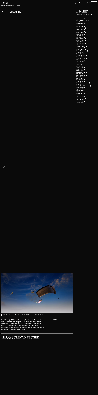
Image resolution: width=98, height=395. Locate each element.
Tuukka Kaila (80, 102)
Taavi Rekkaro (80, 95)
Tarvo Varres (80, 98)
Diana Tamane (80, 32)
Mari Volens (79, 73)
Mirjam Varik (80, 78)
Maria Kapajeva (81, 75)
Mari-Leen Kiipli (81, 72)
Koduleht (54, 319)
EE (73, 3)
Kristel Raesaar (81, 57)
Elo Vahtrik (79, 35)
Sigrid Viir (79, 89)
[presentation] (5, 168)
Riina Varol (79, 84)
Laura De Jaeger (81, 61)
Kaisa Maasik (80, 49)
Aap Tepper (79, 18)
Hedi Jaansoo (80, 38)
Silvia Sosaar (80, 90)
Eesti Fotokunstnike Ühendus (10, 5)
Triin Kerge (79, 101)
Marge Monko (79, 69)
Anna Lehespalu (81, 23)
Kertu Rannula (80, 54)
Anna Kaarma (79, 22)
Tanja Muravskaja (81, 96)
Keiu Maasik (79, 52)
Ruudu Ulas (79, 87)
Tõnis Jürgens (80, 99)
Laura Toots (79, 64)
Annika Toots (80, 28)
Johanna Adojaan (81, 44)
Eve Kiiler (79, 37)
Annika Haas (79, 26)
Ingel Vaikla (80, 41)
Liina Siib (79, 67)
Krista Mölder (80, 55)
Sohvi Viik (79, 92)
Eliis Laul (79, 34)
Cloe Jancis (79, 31)
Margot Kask (79, 70)
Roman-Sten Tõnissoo (82, 85)
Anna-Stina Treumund (82, 25)
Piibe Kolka (79, 81)
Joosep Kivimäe (81, 46)
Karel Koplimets (81, 50)
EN (79, 3)
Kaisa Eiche (79, 47)
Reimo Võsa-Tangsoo (82, 82)
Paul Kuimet (79, 79)
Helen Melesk (80, 40)
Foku (5, 3)
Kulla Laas (79, 60)
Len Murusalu (80, 66)
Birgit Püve (79, 29)
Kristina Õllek (81, 58)
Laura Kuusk (79, 63)
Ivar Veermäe (80, 43)
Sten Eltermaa (80, 93)
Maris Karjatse (81, 76)
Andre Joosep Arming (82, 20)
